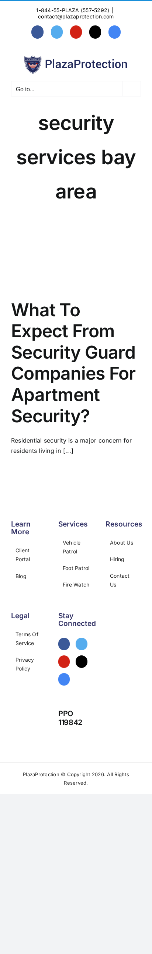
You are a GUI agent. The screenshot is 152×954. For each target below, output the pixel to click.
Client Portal (22, 554)
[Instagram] (81, 661)
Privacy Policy (24, 664)
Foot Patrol (76, 568)
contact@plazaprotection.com (76, 16)
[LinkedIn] (64, 679)
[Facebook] (64, 644)
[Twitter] (81, 644)
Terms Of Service (26, 638)
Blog (21, 576)
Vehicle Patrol (72, 547)
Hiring (117, 559)
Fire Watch (76, 584)
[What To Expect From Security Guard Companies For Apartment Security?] (76, 257)
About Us (121, 542)
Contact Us (120, 580)
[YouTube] (64, 661)
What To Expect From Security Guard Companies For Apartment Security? (73, 363)
